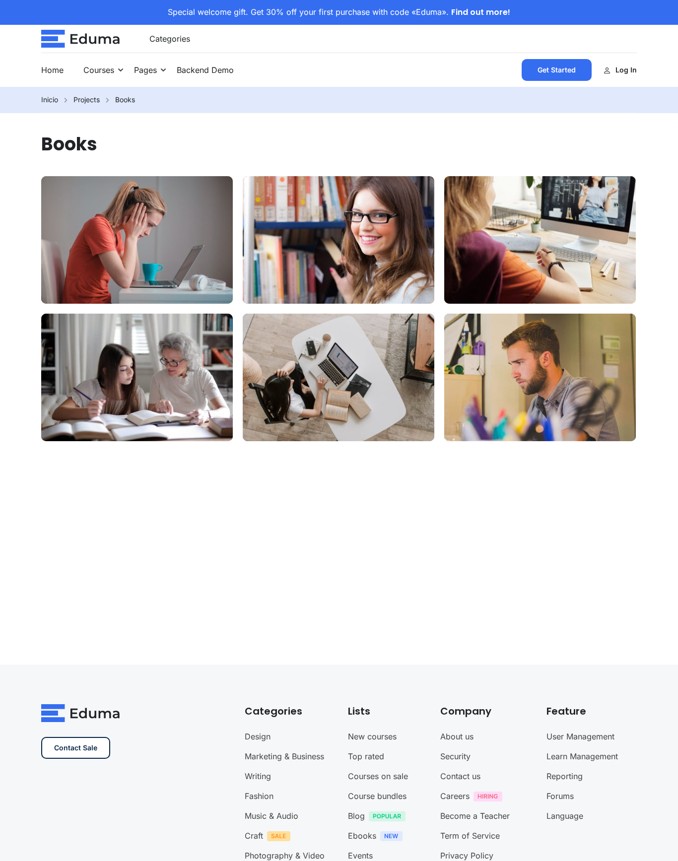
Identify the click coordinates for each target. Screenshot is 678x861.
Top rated (366, 756)
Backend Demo (205, 70)
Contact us (460, 776)
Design (258, 736)
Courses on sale (378, 776)
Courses (98, 70)
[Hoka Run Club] (81, 38)
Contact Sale (75, 747)
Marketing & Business (284, 756)
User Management (580, 736)
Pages (145, 70)
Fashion (259, 796)
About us (457, 736)
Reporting (564, 776)
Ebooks (362, 836)
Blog (356, 816)
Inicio (49, 99)
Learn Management (582, 756)
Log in (626, 70)
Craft (254, 836)
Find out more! (480, 12)
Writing (258, 776)
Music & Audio (271, 816)
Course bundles (377, 796)
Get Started (557, 70)
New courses (372, 736)
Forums (560, 796)
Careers (455, 796)
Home (52, 70)
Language (564, 816)
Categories (169, 39)
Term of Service (470, 836)
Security (455, 756)
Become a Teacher (475, 816)
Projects (86, 99)
